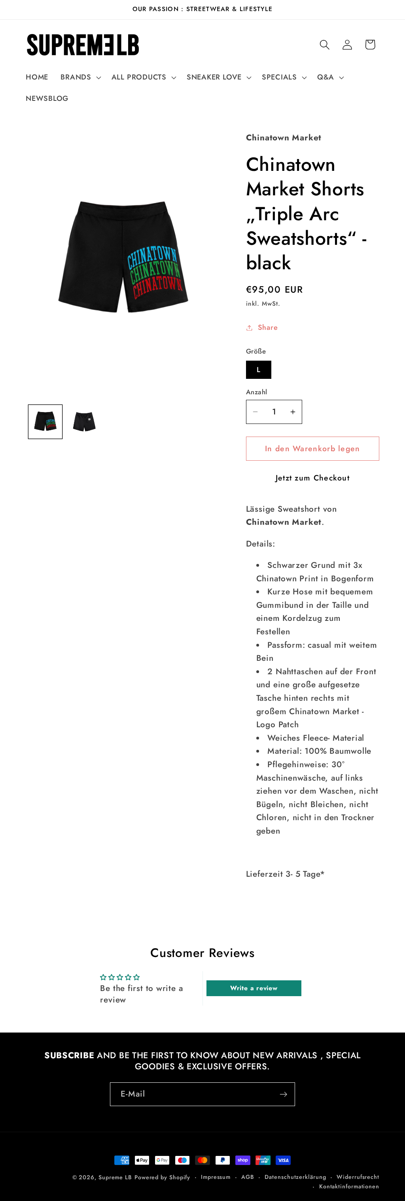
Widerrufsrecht (358, 1177)
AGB (247, 1177)
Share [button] (268, 327)
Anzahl (256, 392)
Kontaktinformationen (349, 1186)
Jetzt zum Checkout (313, 477)
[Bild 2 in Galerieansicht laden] (84, 422)
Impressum (216, 1177)
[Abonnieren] (283, 1094)
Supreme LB (115, 1177)
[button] (80, 77)
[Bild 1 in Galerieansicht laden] (45, 422)
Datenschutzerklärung (295, 1177)
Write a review (254, 988)
